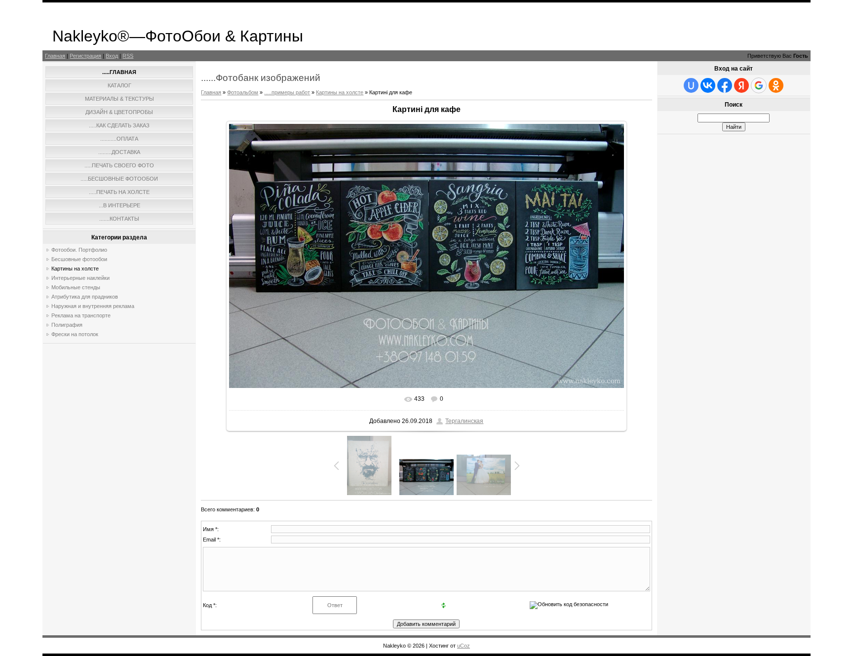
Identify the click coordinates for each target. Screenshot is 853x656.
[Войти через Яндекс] (741, 85)
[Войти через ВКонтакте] (707, 85)
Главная (55, 56)
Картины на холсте (75, 268)
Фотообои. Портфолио (79, 250)
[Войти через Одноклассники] (776, 85)
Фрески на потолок (74, 334)
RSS (127, 56)
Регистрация (85, 56)
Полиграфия (66, 325)
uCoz (463, 646)
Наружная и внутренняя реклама (92, 306)
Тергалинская (464, 421)
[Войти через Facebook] (724, 85)
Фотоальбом (242, 92)
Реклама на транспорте (81, 315)
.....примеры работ (287, 92)
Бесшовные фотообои (79, 259)
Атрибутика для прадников (84, 297)
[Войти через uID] (691, 85)
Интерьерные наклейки (80, 278)
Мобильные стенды (75, 287)
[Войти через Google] (759, 85)
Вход (112, 56)
